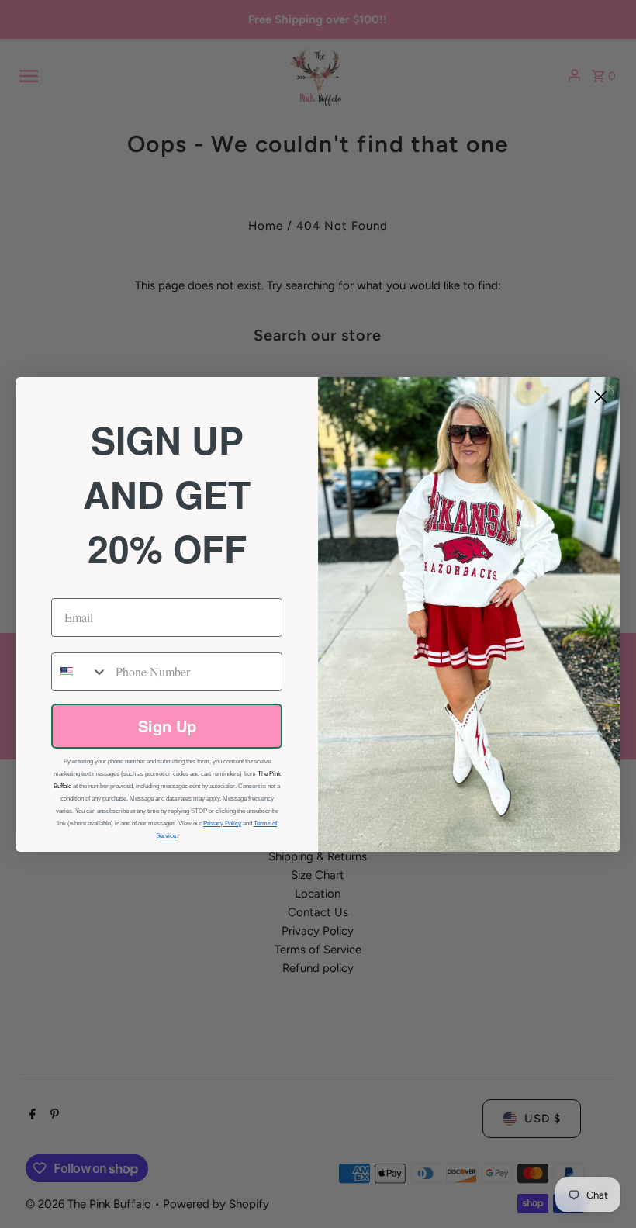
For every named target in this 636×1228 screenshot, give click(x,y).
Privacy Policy (222, 823)
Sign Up (167, 725)
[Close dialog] (600, 396)
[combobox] (80, 671)
